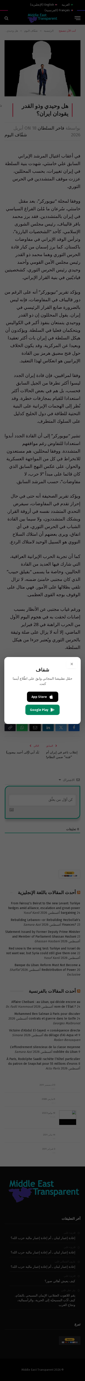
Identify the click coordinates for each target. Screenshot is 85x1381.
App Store (39, 697)
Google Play (39, 710)
